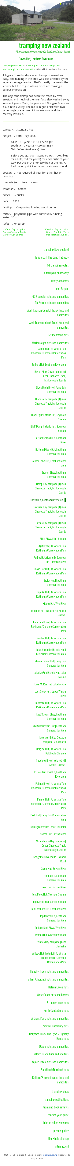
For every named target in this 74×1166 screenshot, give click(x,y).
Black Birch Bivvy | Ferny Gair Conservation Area (51, 389)
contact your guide (58, 1114)
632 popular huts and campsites (43, 65)
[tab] (61, 4)
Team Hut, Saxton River (53, 887)
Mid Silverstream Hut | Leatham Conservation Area (49, 728)
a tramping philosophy (56, 272)
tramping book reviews (56, 1106)
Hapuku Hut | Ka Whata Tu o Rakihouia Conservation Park (51, 594)
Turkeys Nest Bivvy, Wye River (50, 927)
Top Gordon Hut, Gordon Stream (49, 901)
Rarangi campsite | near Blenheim (48, 827)
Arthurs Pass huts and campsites (50, 1018)
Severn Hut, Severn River (53, 868)
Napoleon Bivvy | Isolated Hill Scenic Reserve (51, 762)
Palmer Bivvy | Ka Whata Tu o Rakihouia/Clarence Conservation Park (48, 787)
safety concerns (60, 280)
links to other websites (56, 1122)
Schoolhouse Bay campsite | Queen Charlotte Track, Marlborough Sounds (51, 845)
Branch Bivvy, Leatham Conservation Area (54, 474)
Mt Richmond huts (58, 334)
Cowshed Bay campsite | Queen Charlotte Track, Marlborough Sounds (49, 511)
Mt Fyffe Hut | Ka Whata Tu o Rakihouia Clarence (51, 751)
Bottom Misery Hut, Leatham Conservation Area (50, 451)
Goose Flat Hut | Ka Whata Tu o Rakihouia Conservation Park (50, 571)
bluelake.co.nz (50, 1155)
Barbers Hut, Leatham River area (49, 364)
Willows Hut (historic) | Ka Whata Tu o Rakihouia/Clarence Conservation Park (49, 957)
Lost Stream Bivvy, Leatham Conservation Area (51, 716)
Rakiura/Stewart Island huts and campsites (50, 1079)
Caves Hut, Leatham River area (47, 500)
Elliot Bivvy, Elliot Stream (53, 538)
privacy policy (61, 1130)
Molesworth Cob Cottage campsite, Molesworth (52, 739)
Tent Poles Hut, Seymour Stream (49, 894)
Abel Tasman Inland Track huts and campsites (49, 325)
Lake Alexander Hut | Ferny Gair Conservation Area (50, 663)
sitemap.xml (62, 1146)
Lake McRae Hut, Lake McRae (50, 684)
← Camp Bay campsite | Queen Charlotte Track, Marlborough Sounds (14, 232)
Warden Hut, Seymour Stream (50, 935)
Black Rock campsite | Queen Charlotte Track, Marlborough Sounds (50, 403)
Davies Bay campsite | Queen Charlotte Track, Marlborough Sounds (50, 527)
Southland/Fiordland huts (55, 1069)
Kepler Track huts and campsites (50, 1061)
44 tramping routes (57, 265)
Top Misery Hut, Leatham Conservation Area (53, 918)
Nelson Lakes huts (58, 986)
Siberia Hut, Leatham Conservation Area (55, 878)
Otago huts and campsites (54, 1046)
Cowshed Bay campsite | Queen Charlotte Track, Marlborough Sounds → (57, 232)
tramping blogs (60, 1091)
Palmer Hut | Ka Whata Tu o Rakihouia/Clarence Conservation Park (48, 803)
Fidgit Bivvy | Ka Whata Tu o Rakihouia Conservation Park (51, 548)
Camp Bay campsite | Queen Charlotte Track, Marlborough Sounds (50, 488)
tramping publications (57, 1099)
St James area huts (58, 1002)
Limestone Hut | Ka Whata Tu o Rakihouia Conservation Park (50, 705)
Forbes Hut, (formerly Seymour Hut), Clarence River (50, 559)
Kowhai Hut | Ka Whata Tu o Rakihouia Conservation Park (51, 640)
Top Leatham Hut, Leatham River (48, 909)
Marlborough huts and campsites (19, 69)
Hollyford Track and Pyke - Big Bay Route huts (49, 1036)
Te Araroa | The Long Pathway (52, 257)
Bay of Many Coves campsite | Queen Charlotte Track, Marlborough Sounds (50, 375)
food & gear (62, 288)
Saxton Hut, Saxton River (53, 834)
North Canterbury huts (56, 1010)
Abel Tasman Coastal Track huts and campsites (48, 312)
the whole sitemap (58, 1138)
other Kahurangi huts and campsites (48, 979)
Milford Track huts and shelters (51, 1053)
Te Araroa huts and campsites (52, 302)
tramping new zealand (44, 45)
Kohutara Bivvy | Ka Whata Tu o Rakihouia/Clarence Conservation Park (48, 626)
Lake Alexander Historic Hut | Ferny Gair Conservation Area (51, 651)
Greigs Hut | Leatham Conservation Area (55, 582)
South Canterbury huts (56, 1025)
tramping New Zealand (14, 65)
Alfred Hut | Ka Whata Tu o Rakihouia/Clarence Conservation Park (48, 352)
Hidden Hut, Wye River (54, 603)
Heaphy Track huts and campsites (49, 971)
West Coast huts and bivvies (53, 994)
